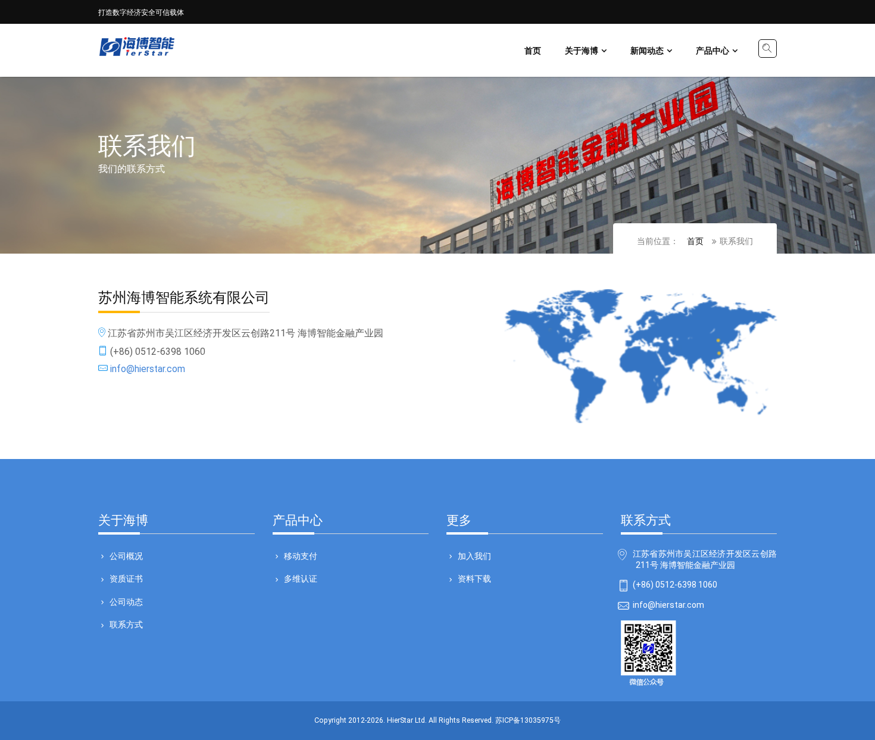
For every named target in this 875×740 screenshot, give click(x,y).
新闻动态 (647, 50)
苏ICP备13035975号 (528, 720)
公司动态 (126, 601)
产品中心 (712, 50)
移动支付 (300, 555)
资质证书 (126, 578)
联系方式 (126, 624)
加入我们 (474, 555)
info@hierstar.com (146, 368)
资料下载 (474, 578)
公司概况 (126, 555)
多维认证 (300, 578)
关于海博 (581, 50)
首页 (532, 50)
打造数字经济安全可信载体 (141, 12)
